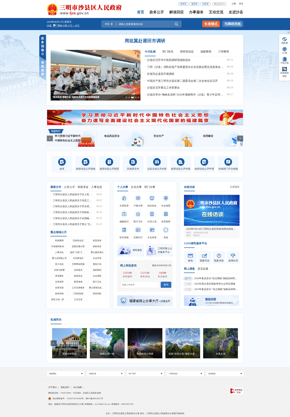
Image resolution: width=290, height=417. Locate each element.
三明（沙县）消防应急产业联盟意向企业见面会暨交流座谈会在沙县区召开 (186, 66)
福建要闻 (205, 51)
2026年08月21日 (55, 22)
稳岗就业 (78, 276)
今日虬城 (150, 51)
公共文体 (78, 299)
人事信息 (96, 186)
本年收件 (127, 276)
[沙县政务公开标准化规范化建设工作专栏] (145, 117)
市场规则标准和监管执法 (59, 246)
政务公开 (157, 12)
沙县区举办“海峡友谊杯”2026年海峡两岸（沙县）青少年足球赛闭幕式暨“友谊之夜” (186, 94)
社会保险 (97, 276)
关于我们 (52, 387)
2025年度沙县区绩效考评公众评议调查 (214, 283)
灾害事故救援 (78, 264)
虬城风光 (56, 319)
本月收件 (162, 276)
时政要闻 (59, 240)
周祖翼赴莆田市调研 (145, 40)
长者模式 (211, 24)
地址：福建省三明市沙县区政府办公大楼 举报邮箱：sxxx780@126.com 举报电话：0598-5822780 (90, 404)
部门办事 (149, 186)
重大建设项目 (97, 252)
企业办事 (136, 186)
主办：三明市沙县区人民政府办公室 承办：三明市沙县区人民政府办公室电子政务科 (145, 413)
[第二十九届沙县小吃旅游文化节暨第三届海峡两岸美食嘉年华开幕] (95, 75)
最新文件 (55, 186)
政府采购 (59, 293)
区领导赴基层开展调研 (160, 73)
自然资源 (59, 288)
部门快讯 (167, 51)
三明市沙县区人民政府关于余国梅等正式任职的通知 (73, 218)
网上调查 (189, 268)
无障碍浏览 (232, 24)
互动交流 (216, 12)
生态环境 (97, 258)
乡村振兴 (78, 270)
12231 (143, 272)
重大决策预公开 (59, 258)
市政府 (205, 4)
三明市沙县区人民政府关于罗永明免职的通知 (73, 206)
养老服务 (59, 276)
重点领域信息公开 (97, 288)
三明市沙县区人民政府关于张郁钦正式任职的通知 (73, 212)
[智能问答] (211, 300)
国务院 (183, 4)
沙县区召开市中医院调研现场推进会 (169, 60)
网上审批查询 (128, 265)
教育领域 (78, 282)
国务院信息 (187, 51)
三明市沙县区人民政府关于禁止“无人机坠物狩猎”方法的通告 (73, 224)
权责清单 (97, 240)
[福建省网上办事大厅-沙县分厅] (145, 300)
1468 (161, 272)
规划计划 (97, 264)
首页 (140, 12)
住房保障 (59, 282)
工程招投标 (78, 293)
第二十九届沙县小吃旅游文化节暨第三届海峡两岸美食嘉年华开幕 (82, 97)
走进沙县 (236, 12)
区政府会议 (78, 240)
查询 (166, 284)
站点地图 (77, 387)
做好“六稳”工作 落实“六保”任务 (78, 252)
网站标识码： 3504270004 (60, 393)
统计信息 (59, 264)
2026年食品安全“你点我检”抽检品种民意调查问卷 (220, 278)
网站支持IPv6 (219, 4)
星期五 (68, 22)
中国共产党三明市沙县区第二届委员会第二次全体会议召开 (182, 80)
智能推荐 (42, 68)
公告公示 (69, 186)
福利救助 (97, 270)
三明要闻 (223, 51)
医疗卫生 (97, 282)
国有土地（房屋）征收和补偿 (59, 299)
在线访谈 (189, 186)
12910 (126, 272)
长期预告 (235, 187)
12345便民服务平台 (195, 243)
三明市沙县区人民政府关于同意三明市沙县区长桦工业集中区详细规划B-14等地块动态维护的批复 (73, 200)
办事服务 (196, 12)
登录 (241, 4)
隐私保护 (65, 387)
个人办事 (122, 186)
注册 (234, 4)
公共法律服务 (78, 288)
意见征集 (203, 268)
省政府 (194, 4)
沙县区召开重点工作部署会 (163, 87)
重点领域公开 (58, 232)
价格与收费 (59, 270)
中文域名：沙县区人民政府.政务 (87, 393)
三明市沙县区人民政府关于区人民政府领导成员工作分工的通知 (73, 194)
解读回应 (176, 12)
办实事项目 (78, 258)
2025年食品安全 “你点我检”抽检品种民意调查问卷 (221, 289)
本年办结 (145, 276)
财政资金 (83, 186)
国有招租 (97, 293)
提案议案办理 (78, 246)
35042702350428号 (75, 398)
